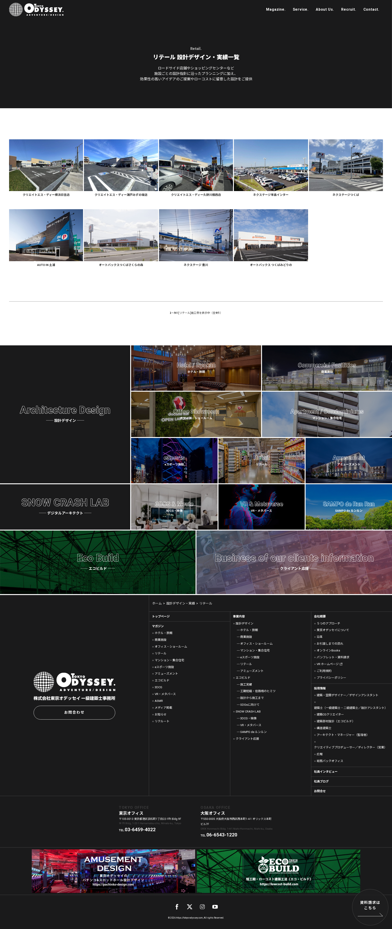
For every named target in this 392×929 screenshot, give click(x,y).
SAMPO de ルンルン (253, 732)
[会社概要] (325, 9)
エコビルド (162, 680)
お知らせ (161, 714)
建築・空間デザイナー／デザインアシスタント (347, 695)
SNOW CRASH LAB (248, 711)
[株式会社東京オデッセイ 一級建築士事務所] (36, 9)
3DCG (158, 687)
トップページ (161, 616)
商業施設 (161, 639)
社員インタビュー (326, 771)
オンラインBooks (328, 650)
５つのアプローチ (328, 623)
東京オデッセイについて (333, 630)
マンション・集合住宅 (169, 660)
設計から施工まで (252, 698)
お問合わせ (74, 712)
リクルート (162, 721)
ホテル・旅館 (163, 633)
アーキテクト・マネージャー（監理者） (343, 735)
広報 (320, 754)
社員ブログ (321, 781)
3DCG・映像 (248, 718)
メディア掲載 (163, 707)
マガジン (158, 626)
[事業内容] (300, 9)
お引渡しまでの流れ (330, 643)
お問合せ (320, 791)
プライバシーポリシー (331, 677)
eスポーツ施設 (164, 667)
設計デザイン (244, 623)
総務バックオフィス (330, 761)
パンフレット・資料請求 (333, 657)
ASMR (159, 701)
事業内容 (239, 616)
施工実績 (246, 684)
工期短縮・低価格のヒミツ (258, 691)
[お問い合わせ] (371, 9)
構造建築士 (324, 728)
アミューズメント (166, 673)
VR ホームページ (328, 664)
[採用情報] (348, 9)
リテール (161, 653)
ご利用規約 (324, 671)
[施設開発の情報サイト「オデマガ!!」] (275, 9)
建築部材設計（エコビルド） (336, 721)
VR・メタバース (165, 694)
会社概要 (320, 616)
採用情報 (320, 688)
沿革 (320, 637)
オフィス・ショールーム (171, 646)
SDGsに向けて (250, 704)
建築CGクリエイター (330, 714)
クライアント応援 (247, 738)
